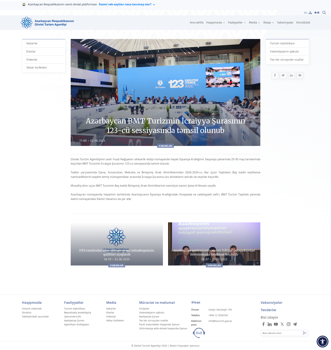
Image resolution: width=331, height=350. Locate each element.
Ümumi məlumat (32, 308)
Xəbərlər (32, 43)
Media (253, 22)
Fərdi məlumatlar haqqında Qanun (159, 324)
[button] (323, 342)
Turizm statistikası (282, 43)
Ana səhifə (197, 22)
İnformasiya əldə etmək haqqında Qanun (163, 328)
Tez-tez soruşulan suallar (287, 59)
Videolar (32, 59)
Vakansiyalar (285, 22)
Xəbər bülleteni (36, 67)
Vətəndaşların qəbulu (284, 51)
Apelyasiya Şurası (74, 320)
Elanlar (31, 51)
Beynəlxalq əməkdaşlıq (77, 312)
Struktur (27, 312)
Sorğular (144, 308)
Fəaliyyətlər (235, 22)
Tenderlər (269, 310)
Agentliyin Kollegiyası (76, 324)
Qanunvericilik (72, 316)
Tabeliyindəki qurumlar (35, 316)
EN (305, 12)
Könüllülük (303, 22)
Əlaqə (267, 22)
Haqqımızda (214, 22)
